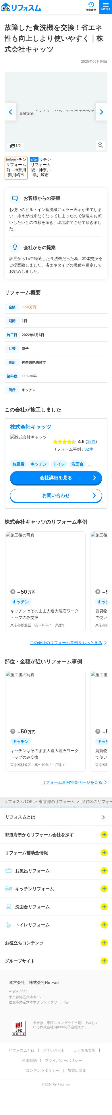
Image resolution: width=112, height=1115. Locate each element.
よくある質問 (84, 1050)
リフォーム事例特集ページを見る (72, 782)
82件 (88, 449)
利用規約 (29, 1060)
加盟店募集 (76, 1070)
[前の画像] (10, 112)
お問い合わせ (54, 1050)
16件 (91, 441)
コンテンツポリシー (42, 1070)
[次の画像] (101, 112)
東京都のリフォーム (57, 801)
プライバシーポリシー (63, 1060)
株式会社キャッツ (30, 427)
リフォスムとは (20, 816)
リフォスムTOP (18, 801)
